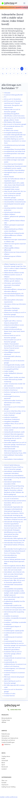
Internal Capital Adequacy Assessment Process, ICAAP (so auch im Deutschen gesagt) (13, 467)
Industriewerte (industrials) (12, 212)
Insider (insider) (9, 371)
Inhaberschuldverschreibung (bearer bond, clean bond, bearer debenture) (14, 331)
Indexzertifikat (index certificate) (14, 199)
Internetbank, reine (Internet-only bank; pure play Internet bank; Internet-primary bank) (14, 574)
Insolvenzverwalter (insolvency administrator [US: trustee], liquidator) (13, 402)
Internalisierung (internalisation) (13, 475)
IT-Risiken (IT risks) (9, 693)
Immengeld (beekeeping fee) (13, 132)
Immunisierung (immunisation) (13, 164)
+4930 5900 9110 (15, 709)
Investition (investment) (11, 616)
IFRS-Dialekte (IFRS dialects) (12, 122)
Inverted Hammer (9, 695)
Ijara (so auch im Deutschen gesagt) (15, 124)
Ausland (4, 769)
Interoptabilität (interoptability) (13, 588)
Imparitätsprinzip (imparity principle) (15, 166)
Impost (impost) (9, 176)
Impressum (5, 784)
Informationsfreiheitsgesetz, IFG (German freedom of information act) (14, 295)
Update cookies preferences (8, 797)
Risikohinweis (6, 734)
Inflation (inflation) (9, 214)
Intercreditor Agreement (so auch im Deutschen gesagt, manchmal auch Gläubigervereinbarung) (15, 444)
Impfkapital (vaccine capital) (12, 168)
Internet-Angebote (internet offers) (14, 565)
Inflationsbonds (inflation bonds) (14, 272)
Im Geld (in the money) (11, 130)
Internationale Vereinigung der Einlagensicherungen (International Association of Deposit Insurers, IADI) (15, 517)
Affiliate (4, 722)
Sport (3, 764)
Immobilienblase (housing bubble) (14, 149)
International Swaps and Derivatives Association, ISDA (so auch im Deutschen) (15, 503)
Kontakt (4, 782)
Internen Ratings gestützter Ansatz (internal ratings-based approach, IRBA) (14, 561)
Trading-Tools (6, 720)
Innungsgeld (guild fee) (11, 369)
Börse (3, 762)
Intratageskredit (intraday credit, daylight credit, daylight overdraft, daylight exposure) (14, 593)
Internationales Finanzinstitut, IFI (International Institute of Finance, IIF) (14, 544)
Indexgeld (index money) (11, 189)
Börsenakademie (7, 718)
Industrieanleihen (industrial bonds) (15, 201)
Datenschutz (5, 736)
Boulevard (5, 766)
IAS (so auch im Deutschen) (12, 99)
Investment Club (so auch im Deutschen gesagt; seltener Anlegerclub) (13, 653)
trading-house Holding (8, 787)
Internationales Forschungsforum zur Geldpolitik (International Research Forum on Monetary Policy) (15, 551)
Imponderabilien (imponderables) (14, 170)
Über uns (4, 780)
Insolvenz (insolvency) (11, 390)
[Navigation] (24, 3)
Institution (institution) (11, 417)
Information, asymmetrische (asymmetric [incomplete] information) (12, 285)
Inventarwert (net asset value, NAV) (15, 609)
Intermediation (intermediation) (13, 459)
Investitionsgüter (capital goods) (14, 630)
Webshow (7, 744)
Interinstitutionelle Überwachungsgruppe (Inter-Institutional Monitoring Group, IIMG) (15, 451)
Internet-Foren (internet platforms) (14, 578)
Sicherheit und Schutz (8, 740)
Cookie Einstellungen (8, 742)
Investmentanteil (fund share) (13, 641)
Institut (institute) (9, 415)
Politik (3, 758)
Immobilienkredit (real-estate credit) (15, 157)
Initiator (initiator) (9, 350)
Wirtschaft (5, 760)
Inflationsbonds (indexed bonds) (14, 233)
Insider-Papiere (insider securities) (14, 377)
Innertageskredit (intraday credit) (14, 365)
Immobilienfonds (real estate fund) (14, 151)
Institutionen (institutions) (12, 419)
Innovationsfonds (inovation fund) (14, 367)
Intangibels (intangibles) (11, 421)
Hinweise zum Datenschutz (10, 738)
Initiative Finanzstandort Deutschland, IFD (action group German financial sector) (13, 346)
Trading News (6, 756)
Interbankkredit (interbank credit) (14, 432)
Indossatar (7, 92)
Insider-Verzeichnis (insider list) (13, 388)
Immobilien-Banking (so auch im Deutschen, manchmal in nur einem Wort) (15, 141)
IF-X (5, 97)
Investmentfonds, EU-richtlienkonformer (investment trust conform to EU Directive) (15, 664)
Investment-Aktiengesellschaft (13, 94)
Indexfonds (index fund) (11, 187)
